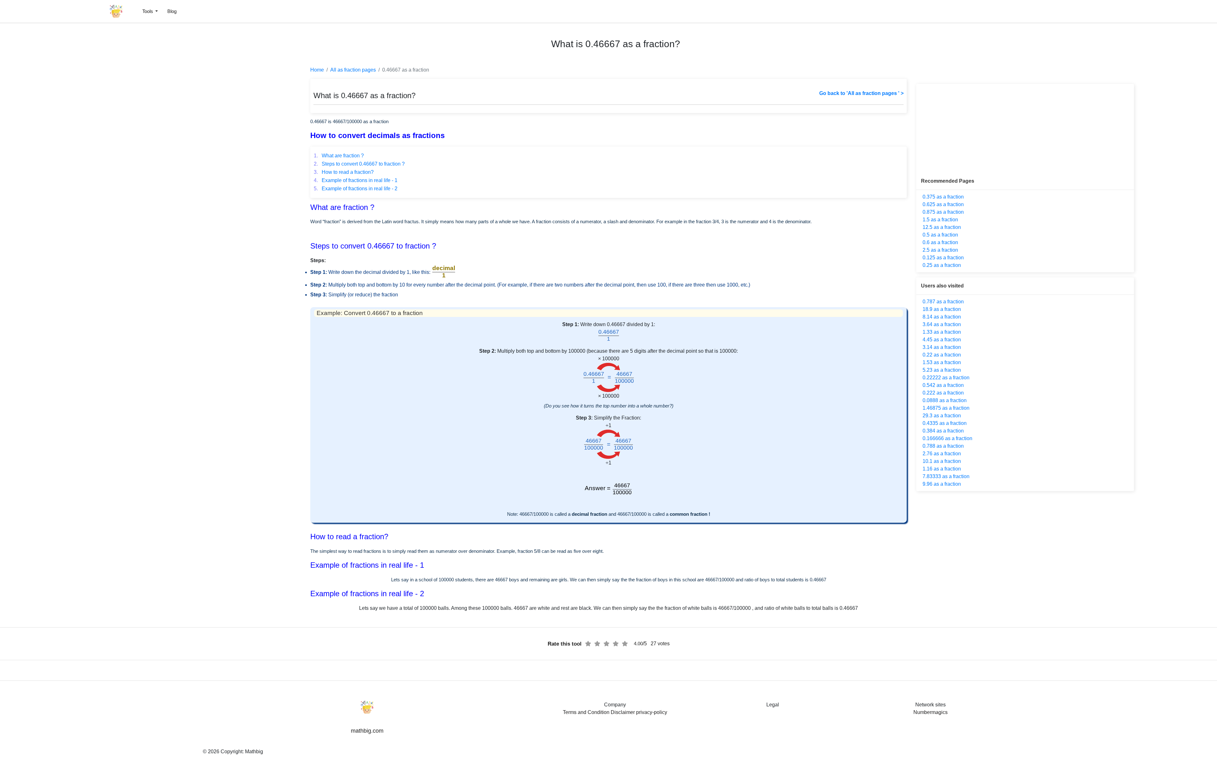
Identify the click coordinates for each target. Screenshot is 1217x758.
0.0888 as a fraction (945, 400)
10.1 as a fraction (942, 461)
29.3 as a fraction (942, 415)
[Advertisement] (33, 152)
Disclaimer (623, 712)
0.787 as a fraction (943, 301)
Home (317, 70)
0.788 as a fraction (943, 446)
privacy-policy (651, 712)
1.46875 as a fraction (946, 408)
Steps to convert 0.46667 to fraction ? (359, 164)
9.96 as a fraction (942, 484)
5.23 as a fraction (942, 370)
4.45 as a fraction (942, 339)
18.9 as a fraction (942, 309)
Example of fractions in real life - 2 (355, 188)
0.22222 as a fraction (946, 377)
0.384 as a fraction (943, 430)
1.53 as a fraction (942, 362)
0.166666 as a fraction (947, 438)
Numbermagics (930, 712)
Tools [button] (148, 11)
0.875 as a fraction (943, 212)
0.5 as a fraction (940, 234)
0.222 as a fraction (943, 392)
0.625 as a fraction (943, 204)
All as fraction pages (353, 70)
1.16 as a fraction (942, 468)
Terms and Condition (586, 712)
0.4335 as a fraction (945, 423)
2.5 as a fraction (940, 250)
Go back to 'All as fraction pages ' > (861, 93)
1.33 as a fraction (942, 332)
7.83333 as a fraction (946, 476)
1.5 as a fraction (940, 219)
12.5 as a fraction (942, 227)
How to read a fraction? (344, 172)
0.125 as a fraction (943, 257)
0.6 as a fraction (940, 242)
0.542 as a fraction (943, 385)
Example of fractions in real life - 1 (355, 180)
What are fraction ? (339, 155)
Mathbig (254, 751)
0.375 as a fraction (943, 196)
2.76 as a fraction (942, 453)
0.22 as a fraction (942, 354)
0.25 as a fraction (942, 265)
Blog (172, 11)
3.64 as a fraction (942, 324)
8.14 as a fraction (942, 316)
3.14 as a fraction (942, 347)
